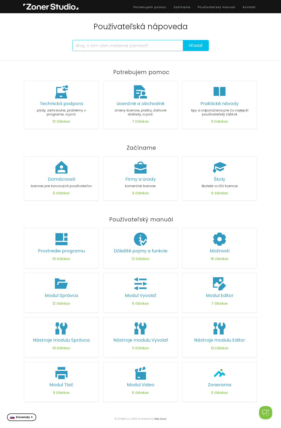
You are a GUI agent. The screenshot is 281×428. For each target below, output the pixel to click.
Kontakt (249, 7)
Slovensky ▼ (24, 417)
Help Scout (160, 419)
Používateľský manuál (217, 7)
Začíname (182, 7)
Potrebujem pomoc (149, 7)
